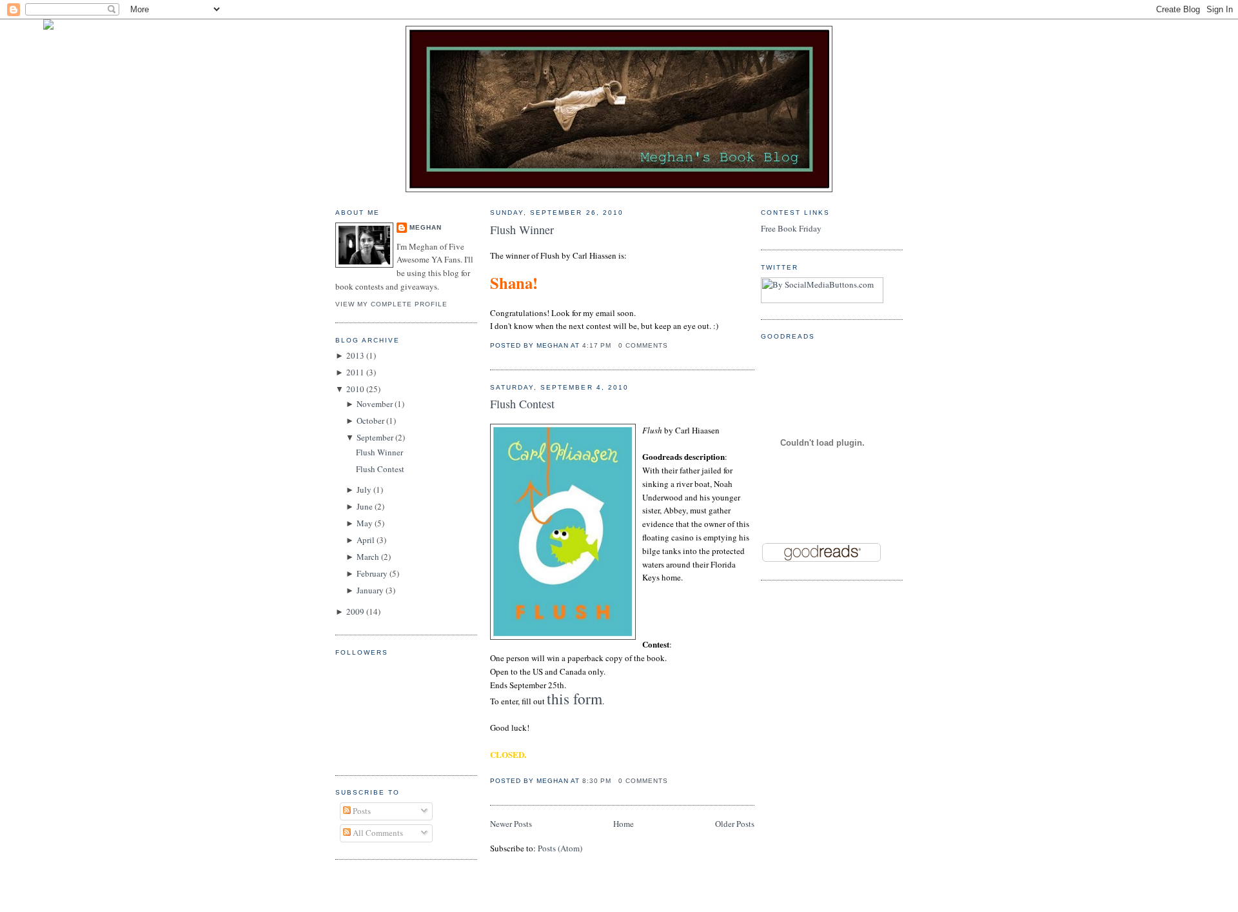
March (368, 556)
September (375, 437)
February (372, 573)
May (365, 523)
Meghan (425, 227)
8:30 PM (596, 780)
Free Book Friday (791, 228)
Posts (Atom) (560, 848)
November (375, 404)
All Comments (377, 832)
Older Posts (734, 823)
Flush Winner (379, 452)
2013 (355, 355)
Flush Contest (380, 469)
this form (574, 698)
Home (623, 823)
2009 (355, 611)
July (364, 489)
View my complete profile (391, 304)
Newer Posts (511, 823)
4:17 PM (596, 345)
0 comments (643, 345)
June (365, 506)
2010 (355, 389)
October (370, 420)
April (366, 540)
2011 (355, 372)
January (370, 590)
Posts (361, 811)
